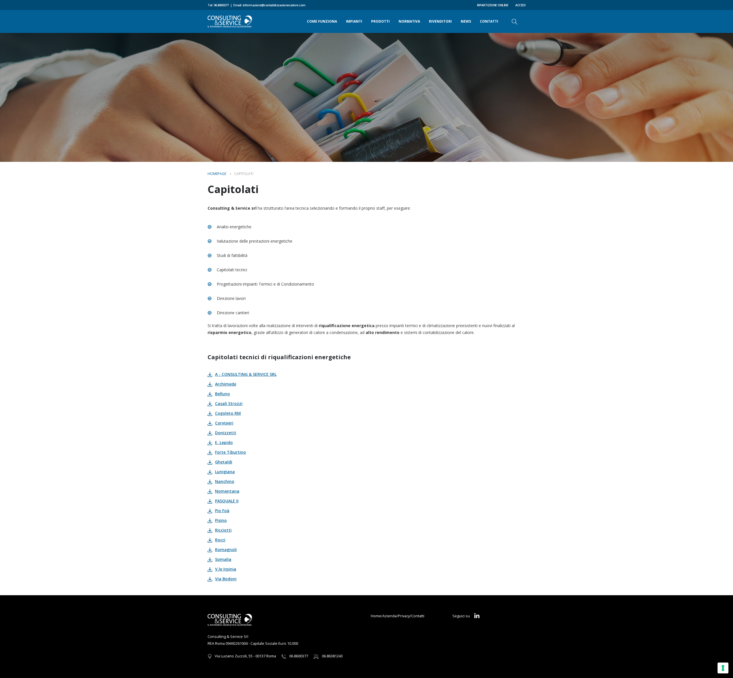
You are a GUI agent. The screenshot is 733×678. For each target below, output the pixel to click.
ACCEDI (520, 5)
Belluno (222, 393)
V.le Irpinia (225, 569)
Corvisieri (224, 423)
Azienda (390, 616)
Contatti (489, 21)
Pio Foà (222, 510)
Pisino (221, 520)
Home (376, 616)
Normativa (409, 21)
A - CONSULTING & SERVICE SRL (246, 374)
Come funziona (322, 21)
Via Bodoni (226, 578)
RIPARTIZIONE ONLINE (493, 5)
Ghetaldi (223, 462)
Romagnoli (226, 549)
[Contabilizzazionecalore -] (230, 21)
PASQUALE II (227, 501)
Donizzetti (225, 432)
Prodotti (380, 21)
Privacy (404, 616)
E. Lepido (224, 442)
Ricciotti (223, 530)
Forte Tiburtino (230, 452)
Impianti (354, 21)
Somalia (223, 559)
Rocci (220, 540)
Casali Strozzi (229, 403)
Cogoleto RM (228, 413)
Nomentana (227, 491)
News (466, 21)
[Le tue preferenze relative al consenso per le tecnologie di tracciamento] (723, 668)
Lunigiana (225, 471)
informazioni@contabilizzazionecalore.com (274, 5)
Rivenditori (440, 21)
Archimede (225, 384)
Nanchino (224, 481)
